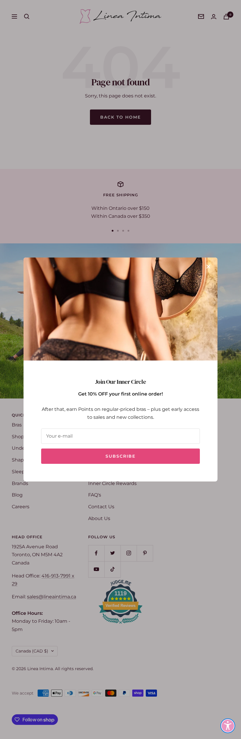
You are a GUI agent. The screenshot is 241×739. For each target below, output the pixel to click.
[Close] (208, 267)
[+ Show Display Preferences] (227, 725)
